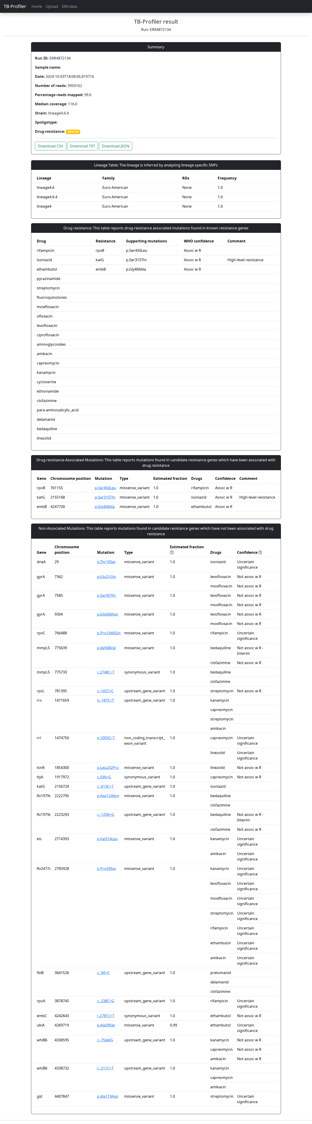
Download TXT (82, 146)
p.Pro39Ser (106, 868)
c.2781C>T (105, 1015)
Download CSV (50, 146)
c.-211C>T (105, 1068)
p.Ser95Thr (106, 595)
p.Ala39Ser (106, 1025)
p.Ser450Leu (105, 487)
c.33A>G (104, 776)
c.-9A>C (103, 972)
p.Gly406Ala (105, 506)
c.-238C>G (105, 1000)
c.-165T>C (105, 690)
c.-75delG (105, 1040)
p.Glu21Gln (106, 576)
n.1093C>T (106, 737)
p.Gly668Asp (107, 614)
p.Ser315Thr (105, 497)
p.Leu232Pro (108, 767)
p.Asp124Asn (108, 795)
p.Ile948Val (106, 647)
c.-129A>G (105, 814)
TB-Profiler (15, 6)
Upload (52, 6)
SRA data (69, 6)
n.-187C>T (105, 700)
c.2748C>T (105, 672)
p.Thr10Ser (106, 561)
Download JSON (115, 146)
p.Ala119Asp (107, 1096)
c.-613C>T (105, 786)
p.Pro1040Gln (109, 632)
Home (37, 6)
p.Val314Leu (107, 838)
